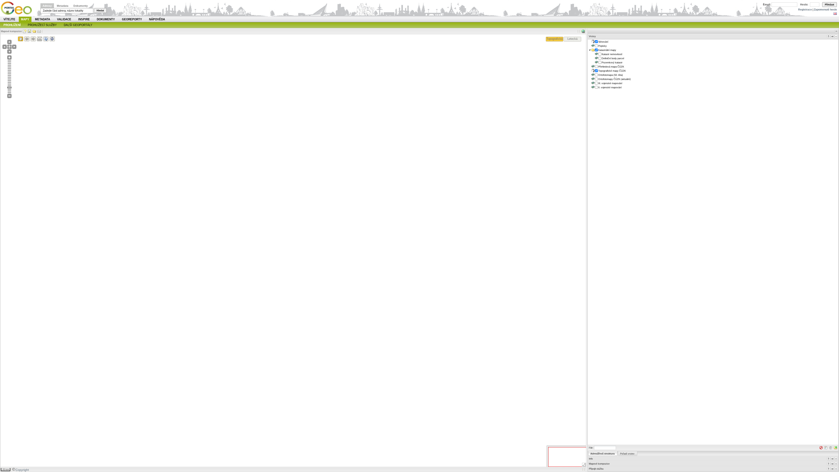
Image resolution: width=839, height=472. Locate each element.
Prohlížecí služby (42, 25)
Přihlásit (829, 4)
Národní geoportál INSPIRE (18, 8)
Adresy (47, 5)
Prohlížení (12, 25)
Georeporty (132, 19)
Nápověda (157, 19)
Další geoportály (78, 25)
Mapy (25, 19)
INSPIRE (84, 19)
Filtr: (591, 447)
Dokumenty (80, 5)
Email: (767, 4)
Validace (64, 19)
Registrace (805, 9)
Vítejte (9, 19)
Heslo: (804, 4)
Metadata (62, 5)
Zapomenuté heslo (825, 9)
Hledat (100, 10)
